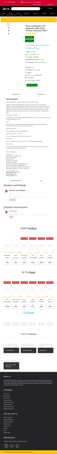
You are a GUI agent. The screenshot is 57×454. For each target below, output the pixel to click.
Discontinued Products (9, 406)
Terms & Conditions (8, 421)
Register (50, 8)
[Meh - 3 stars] (14, 193)
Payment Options (8, 400)
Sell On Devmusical (11, 15)
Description (16, 94)
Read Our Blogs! (37, 4)
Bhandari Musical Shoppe (40, 62)
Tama (32, 67)
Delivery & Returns (8, 404)
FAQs (5, 430)
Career (21, 15)
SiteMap (5, 428)
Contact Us (26, 13)
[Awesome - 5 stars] (18, 193)
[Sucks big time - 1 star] (10, 193)
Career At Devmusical (9, 402)
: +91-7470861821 (36, 2)
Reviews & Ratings (16, 180)
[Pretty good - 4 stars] (16, 193)
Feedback (44, 13)
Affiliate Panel (7, 432)
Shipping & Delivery (8, 419)
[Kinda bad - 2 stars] (12, 193)
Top (28, 312)
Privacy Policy (7, 396)
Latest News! (50, 4)
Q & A (41, 180)
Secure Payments (8, 417)
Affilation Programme (9, 408)
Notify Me (32, 85)
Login (41, 8)
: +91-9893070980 (9, 2)
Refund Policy (41, 94)
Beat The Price (7, 398)
